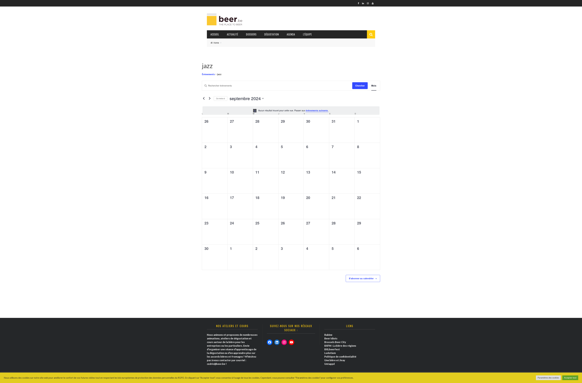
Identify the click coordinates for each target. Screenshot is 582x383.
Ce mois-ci (220, 98)
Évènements (208, 74)
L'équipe (307, 34)
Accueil (215, 34)
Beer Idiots (330, 338)
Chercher (360, 85)
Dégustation (271, 34)
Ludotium (330, 352)
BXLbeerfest (332, 349)
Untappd (329, 363)
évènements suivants (317, 110)
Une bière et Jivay (334, 360)
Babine (328, 334)
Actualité (232, 34)
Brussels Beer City (335, 342)
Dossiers (251, 34)
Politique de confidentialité (340, 356)
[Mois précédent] (204, 98)
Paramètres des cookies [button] (548, 377)
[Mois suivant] (209, 98)
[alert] (291, 110)
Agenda (291, 34)
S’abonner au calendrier (361, 278)
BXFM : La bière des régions (340, 345)
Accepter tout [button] (570, 377)
